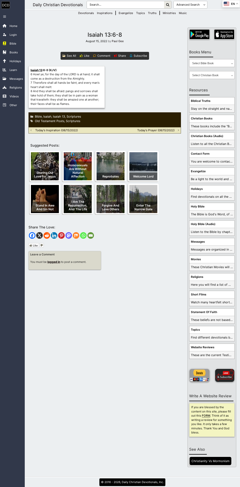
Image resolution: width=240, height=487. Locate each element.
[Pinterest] (61, 235)
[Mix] (76, 235)
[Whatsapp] (83, 235)
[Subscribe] (225, 375)
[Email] (90, 235)
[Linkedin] (54, 235)
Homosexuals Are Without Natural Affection (78, 170)
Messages (198, 241)
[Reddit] (47, 235)
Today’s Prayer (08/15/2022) (156, 130)
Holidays (197, 189)
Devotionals (86, 13)
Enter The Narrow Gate (143, 207)
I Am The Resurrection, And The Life (77, 205)
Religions (197, 277)
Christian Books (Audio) (207, 136)
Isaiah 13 (36, 70)
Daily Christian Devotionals (58, 4)
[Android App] (199, 34)
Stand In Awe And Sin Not (45, 207)
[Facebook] (32, 235)
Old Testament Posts (49, 121)
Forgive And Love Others (110, 207)
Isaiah (47, 116)
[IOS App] (224, 34)
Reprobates (110, 176)
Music (183, 13)
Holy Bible (198, 206)
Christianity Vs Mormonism (210, 461)
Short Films (198, 294)
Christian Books (201, 118)
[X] (39, 235)
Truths (152, 13)
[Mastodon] (68, 235)
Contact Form (200, 153)
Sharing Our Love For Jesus (45, 174)
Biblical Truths (200, 101)
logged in (53, 262)
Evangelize (126, 13)
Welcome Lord (143, 176)
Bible (38, 116)
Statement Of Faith (204, 312)
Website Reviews (202, 347)
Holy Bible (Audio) (203, 224)
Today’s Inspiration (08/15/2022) (56, 130)
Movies (196, 259)
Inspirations (104, 13)
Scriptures (74, 116)
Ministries (169, 13)
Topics (140, 13)
